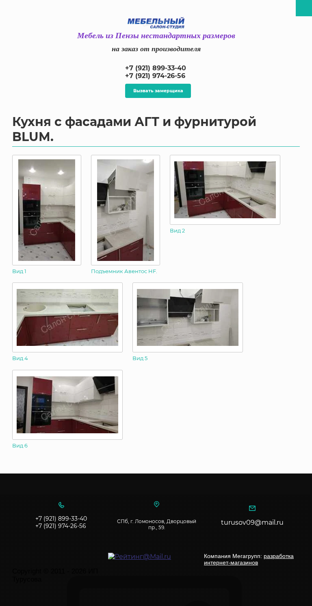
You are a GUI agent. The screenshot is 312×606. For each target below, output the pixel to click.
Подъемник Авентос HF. (124, 271)
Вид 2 (177, 230)
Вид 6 (20, 445)
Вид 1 (19, 271)
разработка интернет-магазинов (249, 559)
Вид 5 (139, 358)
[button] (158, 91)
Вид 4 (20, 358)
